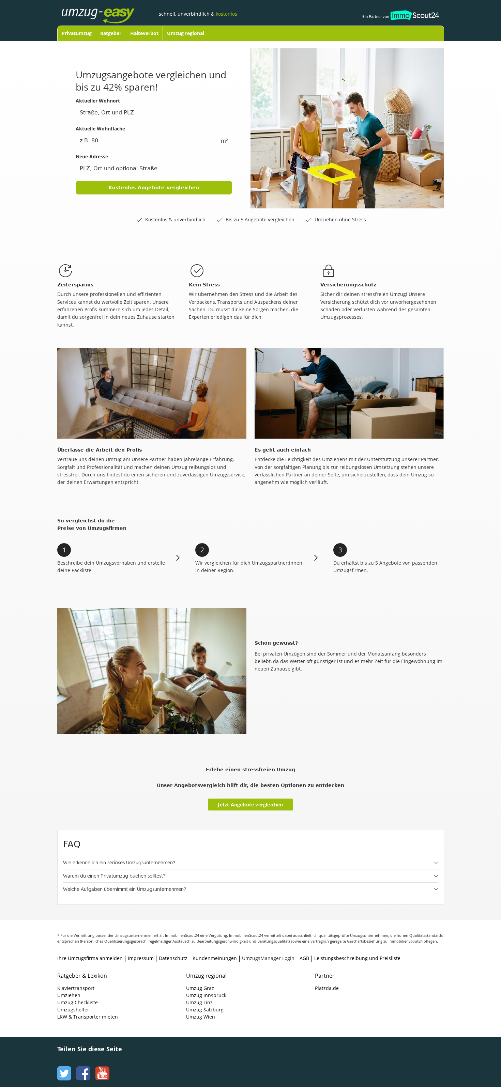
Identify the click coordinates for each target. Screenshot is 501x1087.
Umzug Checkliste (77, 1002)
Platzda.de (327, 988)
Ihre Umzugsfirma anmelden (90, 958)
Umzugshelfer (73, 1009)
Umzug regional (185, 33)
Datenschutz (173, 958)
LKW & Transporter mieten (87, 1016)
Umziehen (68, 995)
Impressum (141, 958)
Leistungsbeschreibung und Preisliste (357, 958)
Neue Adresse (92, 156)
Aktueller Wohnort (98, 100)
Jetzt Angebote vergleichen (250, 804)
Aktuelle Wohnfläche (100, 128)
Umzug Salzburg (205, 1009)
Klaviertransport (75, 988)
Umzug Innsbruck (206, 995)
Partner (325, 975)
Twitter (63, 1067)
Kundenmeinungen (215, 958)
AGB (304, 958)
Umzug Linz (199, 1002)
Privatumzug (77, 33)
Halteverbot (144, 33)
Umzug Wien (200, 1016)
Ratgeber (110, 33)
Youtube (101, 1067)
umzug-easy (108, 9)
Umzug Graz (200, 988)
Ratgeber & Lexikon (82, 975)
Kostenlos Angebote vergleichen (153, 187)
